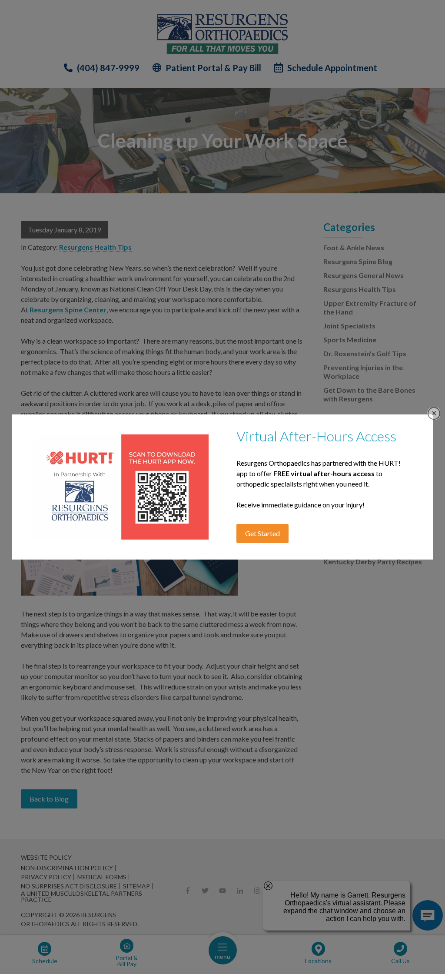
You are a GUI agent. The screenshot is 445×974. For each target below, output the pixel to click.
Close (434, 413)
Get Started (262, 533)
